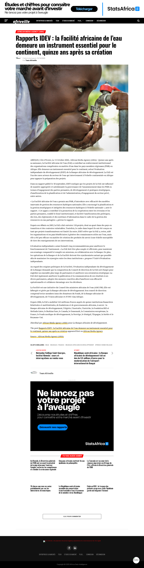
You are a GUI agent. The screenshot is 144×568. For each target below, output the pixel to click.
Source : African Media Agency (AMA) (47, 336)
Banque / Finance (57, 345)
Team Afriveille (31, 60)
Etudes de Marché (68, 20)
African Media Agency (92, 331)
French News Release (104, 345)
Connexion (89, 20)
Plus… (80, 20)
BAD (47, 345)
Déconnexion (101, 20)
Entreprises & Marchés (44, 20)
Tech (57, 20)
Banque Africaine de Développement (80, 345)
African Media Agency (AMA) (55, 322)
